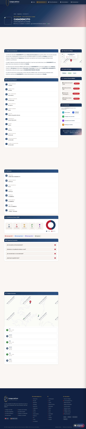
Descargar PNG (30, 236)
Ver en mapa (67, 112)
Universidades (65, 2)
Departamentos (41, 2)
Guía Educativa (67, 406)
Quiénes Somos (67, 408)
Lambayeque (51, 398)
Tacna (50, 415)
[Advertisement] (43, 38)
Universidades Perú (68, 400)
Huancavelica (36, 413)
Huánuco (35, 415)
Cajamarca (35, 408)
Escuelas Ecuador (21, 411)
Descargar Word (19, 236)
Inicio (34, 2)
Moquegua (51, 406)
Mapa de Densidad (68, 404)
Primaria (69, 416)
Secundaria (75, 416)
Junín (34, 419)
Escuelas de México (9, 413)
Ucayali (50, 419)
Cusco (34, 411)
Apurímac (35, 402)
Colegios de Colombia (22, 409)
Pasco (50, 408)
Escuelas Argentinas (9, 411)
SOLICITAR (76, 88)
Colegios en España (22, 415)
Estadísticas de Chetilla (70, 120)
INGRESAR (76, 98)
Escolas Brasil (8, 415)
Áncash (34, 400)
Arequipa (35, 404)
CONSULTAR (75, 93)
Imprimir (38, 236)
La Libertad (35, 421)
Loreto (50, 402)
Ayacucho (35, 406)
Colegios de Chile (8, 409)
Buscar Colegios (67, 398)
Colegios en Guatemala (22, 413)
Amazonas (35, 398)
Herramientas (75, 2)
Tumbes (50, 417)
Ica (33, 417)
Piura (50, 410)
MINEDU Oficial (67, 410)
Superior (65, 419)
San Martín (51, 413)
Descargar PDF (9, 236)
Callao (34, 410)
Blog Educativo (67, 413)
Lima (49, 400)
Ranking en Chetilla (69, 124)
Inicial (65, 416)
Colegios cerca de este (69, 116)
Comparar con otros (77, 112)
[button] (30, 302)
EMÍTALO (76, 83)
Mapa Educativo (67, 402)
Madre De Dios (52, 404)
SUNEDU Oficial (67, 411)
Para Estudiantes (53, 2)
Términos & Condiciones (67, 427)
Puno (50, 411)
